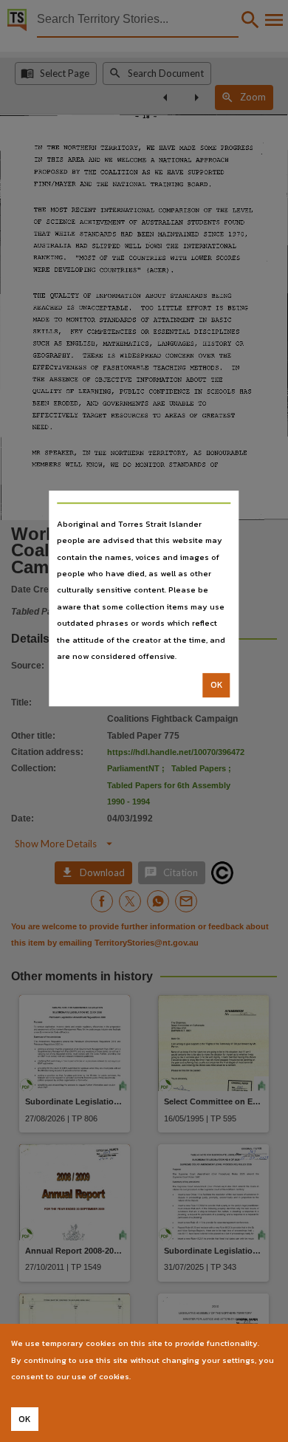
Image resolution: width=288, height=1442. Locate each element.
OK (216, 685)
